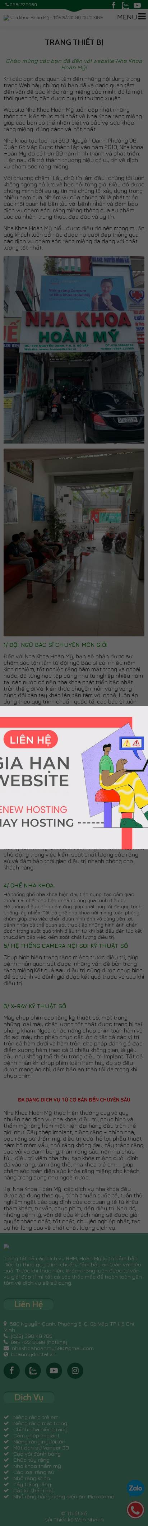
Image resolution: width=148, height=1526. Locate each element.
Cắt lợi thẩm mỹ (33, 1490)
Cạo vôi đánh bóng (37, 1454)
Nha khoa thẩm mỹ (37, 1466)
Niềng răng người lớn (39, 1441)
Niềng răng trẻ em (36, 1417)
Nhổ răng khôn (31, 1478)
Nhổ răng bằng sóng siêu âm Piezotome (63, 1496)
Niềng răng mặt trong (40, 1423)
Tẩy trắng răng (32, 1484)
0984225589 (23, 4)
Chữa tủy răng (31, 1460)
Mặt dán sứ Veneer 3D (41, 1447)
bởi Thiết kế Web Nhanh (74, 1519)
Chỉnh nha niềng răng (40, 1429)
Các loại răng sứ (33, 1472)
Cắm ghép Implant (36, 1435)
